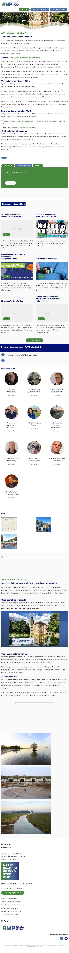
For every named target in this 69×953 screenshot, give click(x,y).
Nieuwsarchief (36, 340)
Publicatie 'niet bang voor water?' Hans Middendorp (46, 215)
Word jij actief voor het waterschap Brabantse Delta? (13, 215)
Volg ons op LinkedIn (58, 9)
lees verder (11, 395)
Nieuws (37, 165)
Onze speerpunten (24, 165)
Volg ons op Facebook (39, 9)
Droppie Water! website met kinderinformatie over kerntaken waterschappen (49, 299)
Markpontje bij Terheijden (46, 259)
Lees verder (8, 165)
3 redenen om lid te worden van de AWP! (21, 128)
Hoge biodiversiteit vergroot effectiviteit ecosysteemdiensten (13, 256)
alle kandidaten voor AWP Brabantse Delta (25, 57)
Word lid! (24, 9)
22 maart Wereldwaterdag (12, 301)
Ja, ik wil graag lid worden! (12, 893)
